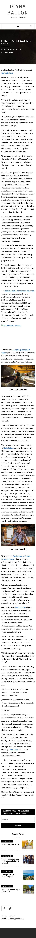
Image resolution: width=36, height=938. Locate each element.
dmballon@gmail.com (15, 918)
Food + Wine (17, 811)
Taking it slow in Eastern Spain (7, 876)
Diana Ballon (18, 9)
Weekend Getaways (18, 813)
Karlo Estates (9, 448)
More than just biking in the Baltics (10, 890)
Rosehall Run (20, 607)
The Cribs (14, 750)
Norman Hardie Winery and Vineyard (19, 291)
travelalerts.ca (7, 73)
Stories (26, 811)
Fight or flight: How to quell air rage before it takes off (10, 861)
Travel (6, 813)
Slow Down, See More (10, 844)
